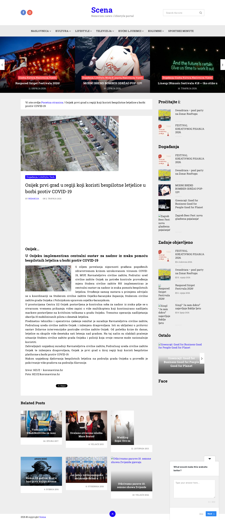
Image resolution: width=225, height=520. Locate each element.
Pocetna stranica (52, 102)
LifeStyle (82, 31)
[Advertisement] (86, 223)
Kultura (62, 31)
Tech (52, 177)
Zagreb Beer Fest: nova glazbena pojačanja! (188, 217)
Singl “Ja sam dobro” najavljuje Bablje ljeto (188, 306)
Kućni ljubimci (129, 31)
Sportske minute (181, 31)
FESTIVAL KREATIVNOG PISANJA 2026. (189, 129)
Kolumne (155, 31)
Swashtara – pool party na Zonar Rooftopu (189, 112)
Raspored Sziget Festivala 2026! (185, 287)
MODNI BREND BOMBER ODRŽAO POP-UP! (189, 189)
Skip (201, 513)
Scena (101, 10)
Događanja (32, 177)
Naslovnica (40, 31)
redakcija (33, 198)
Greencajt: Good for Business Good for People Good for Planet (189, 204)
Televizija (104, 31)
